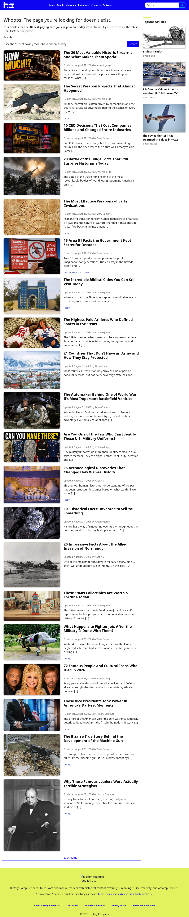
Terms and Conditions (144, 913)
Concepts (71, 13)
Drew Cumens (103, 146)
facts (75, 280)
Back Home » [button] (71, 866)
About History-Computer (47, 913)
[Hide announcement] (186, 4)
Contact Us (72, 913)
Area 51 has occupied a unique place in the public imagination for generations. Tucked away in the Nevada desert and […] (98, 270)
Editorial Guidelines (95, 913)
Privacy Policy (119, 913)
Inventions (83, 13)
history (67, 126)
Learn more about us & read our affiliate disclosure (125, 902)
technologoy (84, 280)
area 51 (68, 280)
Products (96, 13)
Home (51, 13)
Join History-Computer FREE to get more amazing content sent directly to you (61, 4)
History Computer (105, 722)
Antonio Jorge (103, 73)
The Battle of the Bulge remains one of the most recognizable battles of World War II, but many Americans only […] (99, 189)
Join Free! (162, 4)
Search (8, 45)
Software (107, 13)
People (60, 13)
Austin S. (99, 489)
